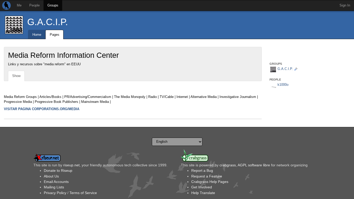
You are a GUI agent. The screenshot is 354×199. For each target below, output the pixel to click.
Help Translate (203, 193)
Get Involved (201, 187)
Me (19, 5)
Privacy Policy (55, 193)
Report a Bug (202, 170)
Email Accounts (56, 182)
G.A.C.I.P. (47, 22)
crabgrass (228, 165)
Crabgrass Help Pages (209, 182)
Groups (52, 5)
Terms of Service (83, 193)
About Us (51, 176)
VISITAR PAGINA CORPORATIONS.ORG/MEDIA (41, 109)
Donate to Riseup (58, 170)
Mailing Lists (54, 187)
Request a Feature (206, 176)
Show (16, 76)
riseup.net (71, 165)
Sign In (344, 5)
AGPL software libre (254, 165)
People (34, 5)
